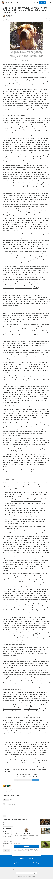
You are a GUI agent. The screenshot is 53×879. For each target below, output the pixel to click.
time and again (21, 562)
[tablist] (8, 799)
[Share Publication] (37, 2)
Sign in (49, 2)
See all (5, 850)
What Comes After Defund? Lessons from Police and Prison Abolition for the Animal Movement (25, 97)
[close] (39, 828)
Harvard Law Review (21, 352)
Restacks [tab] (11, 799)
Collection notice (36, 869)
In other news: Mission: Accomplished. (11, 821)
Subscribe (42, 2)
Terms (30, 869)
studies (11, 148)
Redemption (23, 146)
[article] (26, 822)
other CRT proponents (31, 709)
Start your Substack (23, 873)
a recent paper (9, 589)
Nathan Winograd (9, 15)
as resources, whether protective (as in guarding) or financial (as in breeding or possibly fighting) (25, 546)
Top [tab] (4, 815)
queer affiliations (30, 515)
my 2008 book (16, 146)
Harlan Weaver (16, 709)
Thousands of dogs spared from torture (15, 819)
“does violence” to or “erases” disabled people (22, 677)
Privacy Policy (36, 850)
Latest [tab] (8, 815)
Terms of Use (32, 849)
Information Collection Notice (26, 850)
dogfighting (40, 578)
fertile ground (26, 586)
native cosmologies (12, 528)
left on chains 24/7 (31, 503)
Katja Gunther (7, 709)
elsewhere (40, 146)
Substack (20, 876)
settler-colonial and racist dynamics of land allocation (22, 512)
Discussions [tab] (12, 815)
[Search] (34, 2)
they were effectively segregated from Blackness (26, 501)
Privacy (27, 869)
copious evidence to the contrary (36, 647)
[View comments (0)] (9, 19)
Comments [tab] (6, 799)
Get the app (32, 873)
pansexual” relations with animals (35, 531)
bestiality (24, 578)
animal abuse (32, 578)
